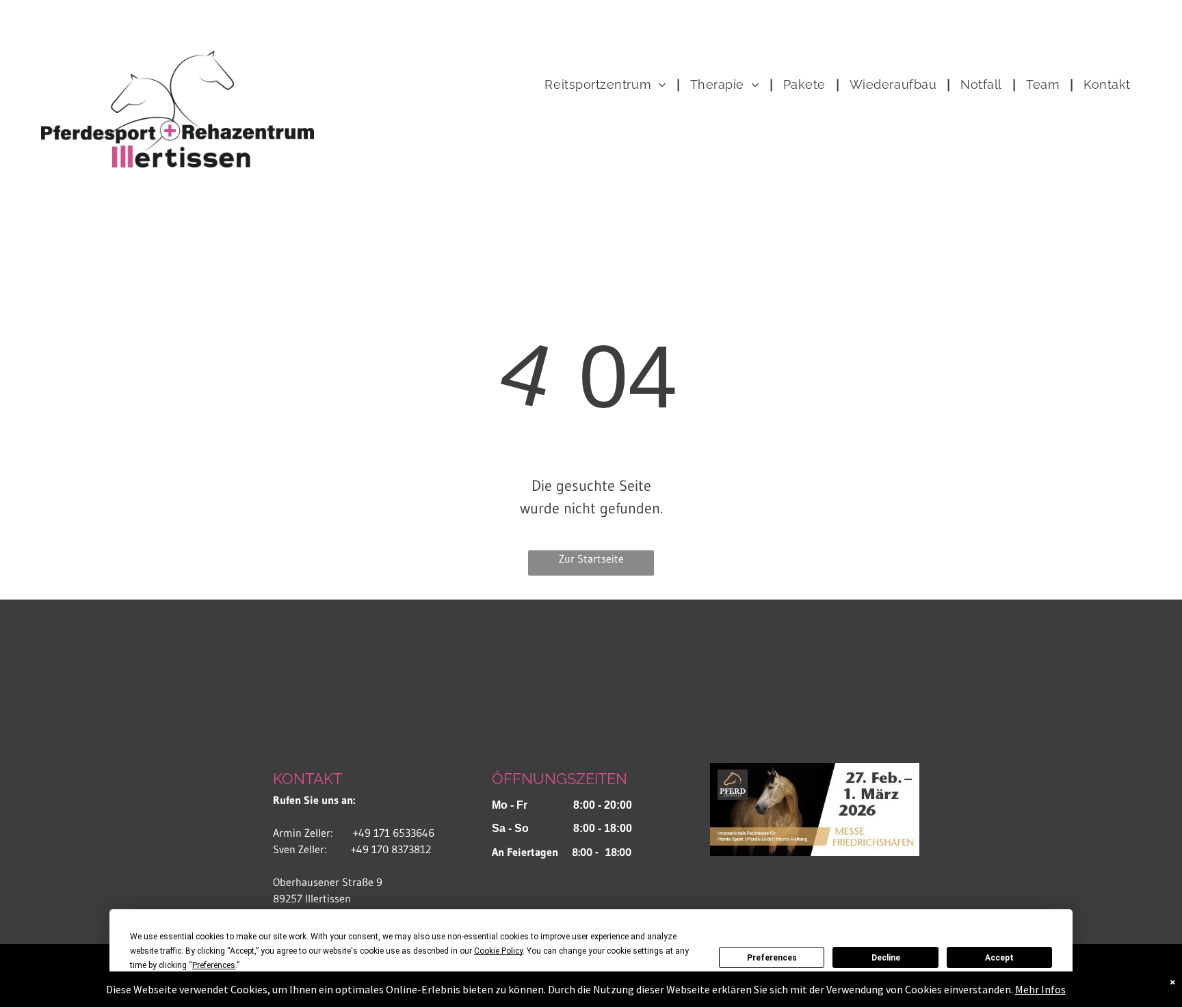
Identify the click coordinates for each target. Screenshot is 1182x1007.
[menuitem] (606, 85)
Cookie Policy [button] (498, 951)
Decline (885, 958)
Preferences (772, 958)
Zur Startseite (591, 558)
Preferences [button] (213, 965)
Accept (999, 958)
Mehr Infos (1040, 989)
